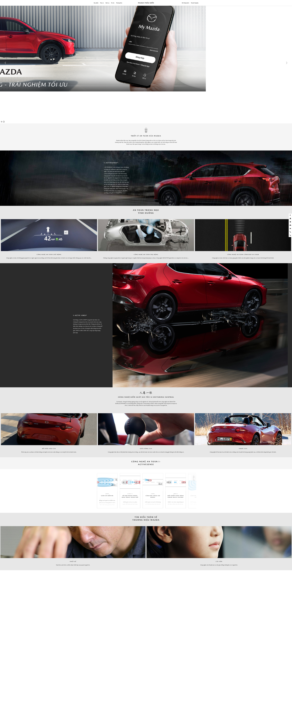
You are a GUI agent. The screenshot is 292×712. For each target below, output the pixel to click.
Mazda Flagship (194, 3)
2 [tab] (4, 121)
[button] (192, 490)
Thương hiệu (119, 3)
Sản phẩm (96, 3)
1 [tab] (1, 121)
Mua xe (102, 3)
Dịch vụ (107, 3)
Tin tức (112, 3)
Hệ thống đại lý (185, 3)
